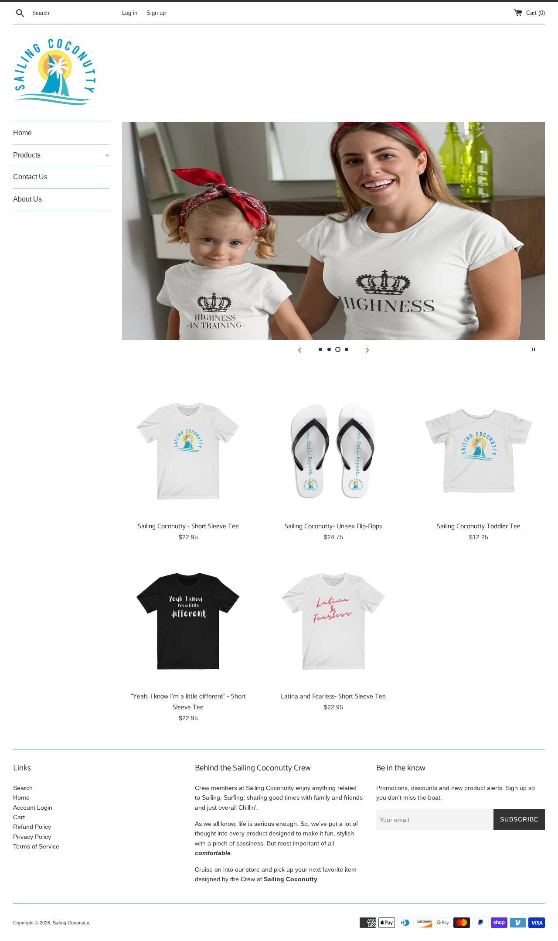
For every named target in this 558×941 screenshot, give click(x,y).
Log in (129, 13)
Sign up (156, 13)
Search (23, 787)
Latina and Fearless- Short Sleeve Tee (333, 696)
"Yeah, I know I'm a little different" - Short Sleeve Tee (188, 702)
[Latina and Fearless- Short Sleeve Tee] (333, 621)
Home (22, 133)
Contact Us (30, 177)
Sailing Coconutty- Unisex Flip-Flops (333, 526)
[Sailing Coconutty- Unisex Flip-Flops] (333, 451)
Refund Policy (32, 826)
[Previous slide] (299, 349)
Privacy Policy (32, 836)
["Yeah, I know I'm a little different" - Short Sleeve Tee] (188, 621)
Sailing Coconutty (71, 922)
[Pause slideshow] (533, 349)
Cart (19, 817)
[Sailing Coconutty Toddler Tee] (479, 451)
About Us (27, 199)
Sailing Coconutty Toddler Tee (479, 526)
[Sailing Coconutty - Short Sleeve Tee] (188, 451)
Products (61, 155)
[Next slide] (367, 349)
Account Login (32, 807)
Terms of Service (36, 846)
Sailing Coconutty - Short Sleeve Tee (188, 526)
